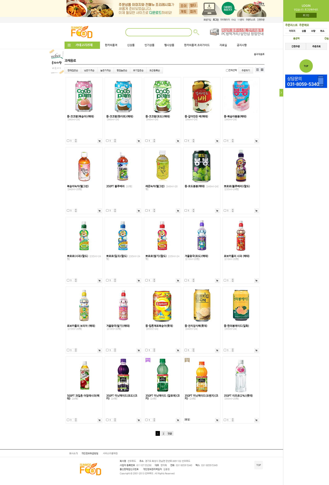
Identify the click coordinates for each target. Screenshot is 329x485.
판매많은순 (73, 70)
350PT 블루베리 (119, 186)
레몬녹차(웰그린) (161, 188)
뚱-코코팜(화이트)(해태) (119, 118)
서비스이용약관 (110, 453)
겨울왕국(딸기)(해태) (118, 327)
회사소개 (73, 453)
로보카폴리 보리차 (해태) (81, 327)
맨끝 (170, 433)
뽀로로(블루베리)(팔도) (237, 188)
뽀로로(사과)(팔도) (84, 257)
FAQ (233, 19)
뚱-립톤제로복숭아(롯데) (159, 327)
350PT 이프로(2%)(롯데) (238, 397)
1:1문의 (240, 19)
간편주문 (260, 19)
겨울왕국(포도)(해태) (196, 257)
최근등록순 (154, 70)
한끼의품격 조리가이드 (197, 45)
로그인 (306, 15)
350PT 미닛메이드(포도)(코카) (121, 397)
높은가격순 (105, 70)
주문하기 (246, 70)
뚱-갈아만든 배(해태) (196, 118)
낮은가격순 (89, 70)
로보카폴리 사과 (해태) (237, 257)
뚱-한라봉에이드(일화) (236, 327)
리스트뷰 (258, 69)
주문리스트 (250, 19)
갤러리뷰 (262, 69)
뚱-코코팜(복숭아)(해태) (80, 118)
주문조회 (316, 46)
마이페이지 (225, 19)
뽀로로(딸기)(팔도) (162, 257)
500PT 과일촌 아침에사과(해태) (83, 397)
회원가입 (207, 19)
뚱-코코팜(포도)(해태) (157, 118)
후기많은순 (138, 70)
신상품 (131, 45)
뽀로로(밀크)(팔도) (123, 257)
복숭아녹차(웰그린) (78, 188)
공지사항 (242, 45)
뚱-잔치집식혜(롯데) (196, 327)
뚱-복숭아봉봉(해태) (235, 118)
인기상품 (149, 45)
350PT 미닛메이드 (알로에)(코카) (162, 397)
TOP (258, 465)
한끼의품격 (111, 45)
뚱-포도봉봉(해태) (201, 186)
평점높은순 (122, 70)
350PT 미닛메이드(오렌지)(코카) (201, 397)
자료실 (223, 45)
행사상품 (169, 45)
